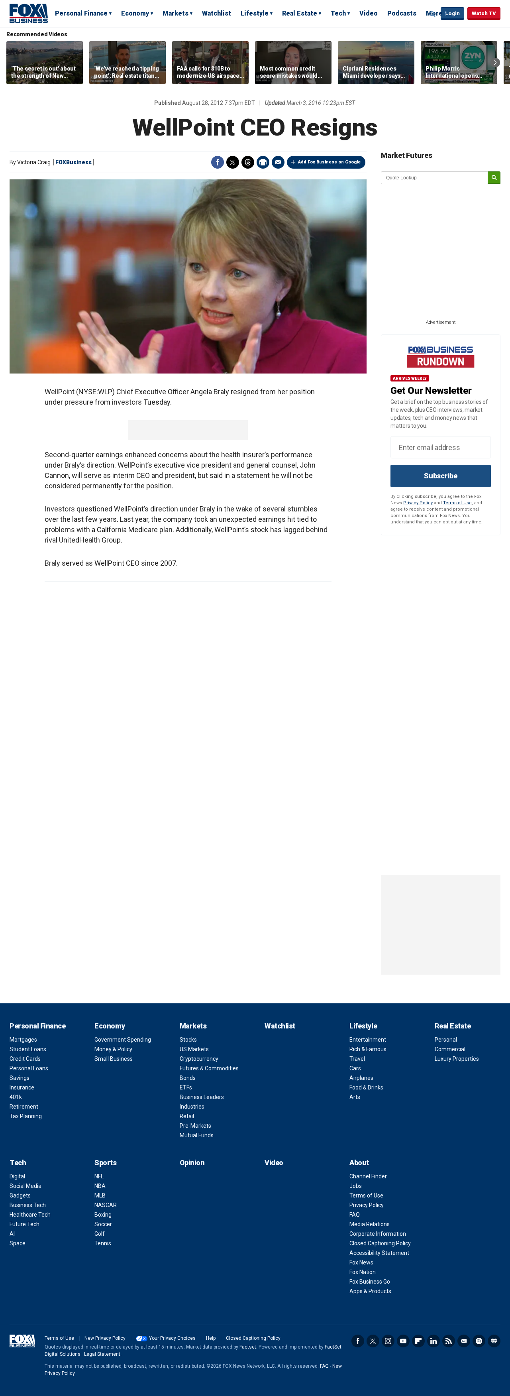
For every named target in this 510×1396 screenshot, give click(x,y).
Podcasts (401, 13)
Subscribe (440, 476)
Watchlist (216, 13)
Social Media (25, 1186)
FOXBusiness (73, 162)
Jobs (355, 1186)
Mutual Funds (197, 1135)
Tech (338, 13)
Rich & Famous (367, 1049)
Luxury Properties (457, 1059)
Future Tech (24, 1224)
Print (263, 162)
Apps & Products (370, 1291)
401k (16, 1097)
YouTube (403, 1341)
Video (368, 13)
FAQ (354, 1214)
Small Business (113, 1059)
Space (18, 1243)
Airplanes (361, 1078)
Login (452, 13)
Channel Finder (368, 1176)
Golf (99, 1234)
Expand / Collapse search (432, 14)
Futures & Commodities (209, 1068)
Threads (247, 162)
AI (12, 1234)
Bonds (188, 1078)
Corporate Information (377, 1234)
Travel (357, 1059)
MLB (100, 1195)
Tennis (102, 1243)
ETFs (186, 1087)
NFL (99, 1176)
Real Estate (299, 13)
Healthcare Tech (30, 1214)
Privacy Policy (418, 502)
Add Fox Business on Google (329, 162)
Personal (446, 1039)
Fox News (361, 1262)
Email (278, 162)
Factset (247, 1347)
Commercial (450, 1049)
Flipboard (418, 1341)
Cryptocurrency (199, 1059)
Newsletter (463, 1341)
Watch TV (484, 13)
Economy (135, 13)
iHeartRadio (494, 1341)
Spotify (479, 1341)
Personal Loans (29, 1068)
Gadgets (20, 1195)
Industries (192, 1106)
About (359, 1162)
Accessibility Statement (379, 1253)
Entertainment (367, 1039)
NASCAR (105, 1205)
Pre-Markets (195, 1126)
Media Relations (369, 1224)
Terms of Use (457, 502)
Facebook (217, 162)
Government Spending (122, 1039)
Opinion (192, 1162)
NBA (100, 1186)
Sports (105, 1162)
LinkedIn (433, 1341)
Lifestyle (255, 13)
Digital (17, 1176)
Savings (19, 1078)
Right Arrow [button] (495, 62)
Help (211, 1338)
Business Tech (28, 1205)
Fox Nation (362, 1272)
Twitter (232, 162)
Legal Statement (102, 1354)
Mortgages (23, 1039)
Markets (175, 13)
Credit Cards (25, 1059)
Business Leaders (202, 1097)
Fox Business (29, 13)
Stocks (188, 1039)
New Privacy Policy (105, 1338)
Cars (355, 1068)
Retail (187, 1116)
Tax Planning (26, 1116)
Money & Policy (113, 1049)
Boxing (103, 1214)
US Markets (194, 1049)
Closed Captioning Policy (380, 1243)
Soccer (103, 1224)
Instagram (388, 1341)
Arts (354, 1097)
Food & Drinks (366, 1087)
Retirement (24, 1106)
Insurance (22, 1087)
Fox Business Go (369, 1281)
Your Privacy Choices (172, 1338)
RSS (448, 1341)
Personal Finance (81, 13)
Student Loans (28, 1049)
